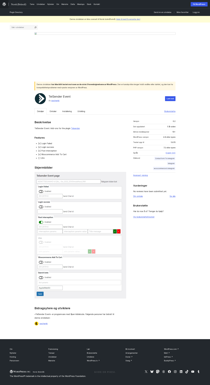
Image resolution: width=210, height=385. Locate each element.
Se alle (172, 196)
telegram (171, 163)
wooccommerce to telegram (164, 168)
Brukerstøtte (169, 111)
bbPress (168, 357)
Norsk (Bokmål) (38, 372)
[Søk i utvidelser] (35, 27)
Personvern (14, 361)
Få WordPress (199, 4)
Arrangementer (132, 353)
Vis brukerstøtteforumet (143, 217)
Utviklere (90, 357)
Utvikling (81, 111)
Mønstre (51, 361)
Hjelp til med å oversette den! (128, 19)
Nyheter (13, 353)
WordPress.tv (93, 361)
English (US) (170, 153)
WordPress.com (171, 349)
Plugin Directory (16, 12)
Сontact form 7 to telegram (165, 158)
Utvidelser (52, 357)
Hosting (13, 357)
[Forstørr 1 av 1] (123, 175)
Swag (129, 361)
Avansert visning (140, 175)
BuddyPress (170, 361)
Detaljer (40, 111)
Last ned (170, 99)
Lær (88, 349)
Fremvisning (53, 349)
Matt (167, 353)
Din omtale (138, 196)
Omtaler (53, 111)
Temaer (51, 353)
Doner (129, 357)
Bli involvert (130, 349)
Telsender (75, 128)
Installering (67, 111)
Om (11, 349)
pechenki (55, 100)
